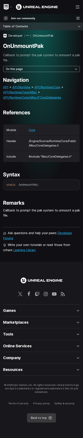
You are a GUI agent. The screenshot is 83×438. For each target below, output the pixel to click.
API (5, 87)
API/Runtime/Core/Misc (20, 92)
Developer (15, 35)
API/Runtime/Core (47, 87)
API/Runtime (21, 87)
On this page (14, 69)
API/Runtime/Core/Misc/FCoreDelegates (32, 97)
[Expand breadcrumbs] (28, 35)
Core (32, 130)
